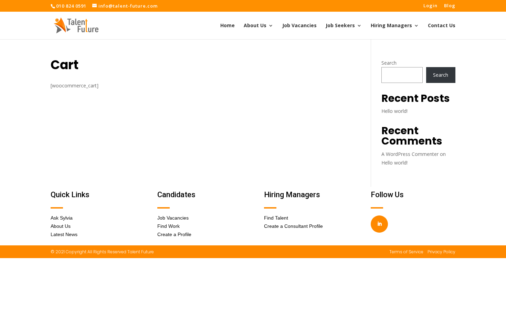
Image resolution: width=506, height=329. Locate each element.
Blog (449, 6)
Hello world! (394, 111)
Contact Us (441, 26)
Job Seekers (340, 26)
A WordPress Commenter (410, 154)
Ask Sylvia (62, 218)
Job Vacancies (299, 26)
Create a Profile (174, 234)
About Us (255, 26)
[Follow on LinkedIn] (379, 224)
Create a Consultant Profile (293, 226)
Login (430, 6)
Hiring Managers (391, 26)
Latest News (64, 234)
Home (227, 26)
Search (389, 63)
